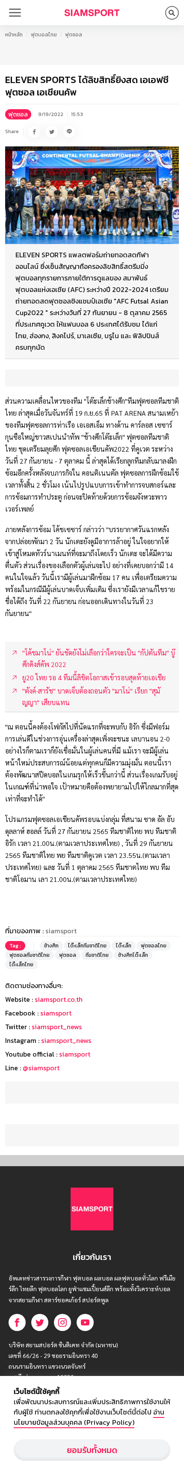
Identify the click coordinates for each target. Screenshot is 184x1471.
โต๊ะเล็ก (123, 946)
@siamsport (41, 1068)
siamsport (55, 1013)
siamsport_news (57, 1026)
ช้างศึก (51, 946)
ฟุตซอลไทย (153, 946)
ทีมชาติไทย (97, 955)
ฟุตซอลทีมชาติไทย (29, 955)
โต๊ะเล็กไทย (21, 964)
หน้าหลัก (14, 35)
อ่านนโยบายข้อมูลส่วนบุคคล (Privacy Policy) (89, 1417)
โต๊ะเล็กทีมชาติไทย (87, 946)
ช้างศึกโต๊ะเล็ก (133, 955)
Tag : (15, 946)
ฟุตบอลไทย (44, 35)
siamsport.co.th (59, 999)
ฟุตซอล (73, 35)
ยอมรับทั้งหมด (92, 1450)
